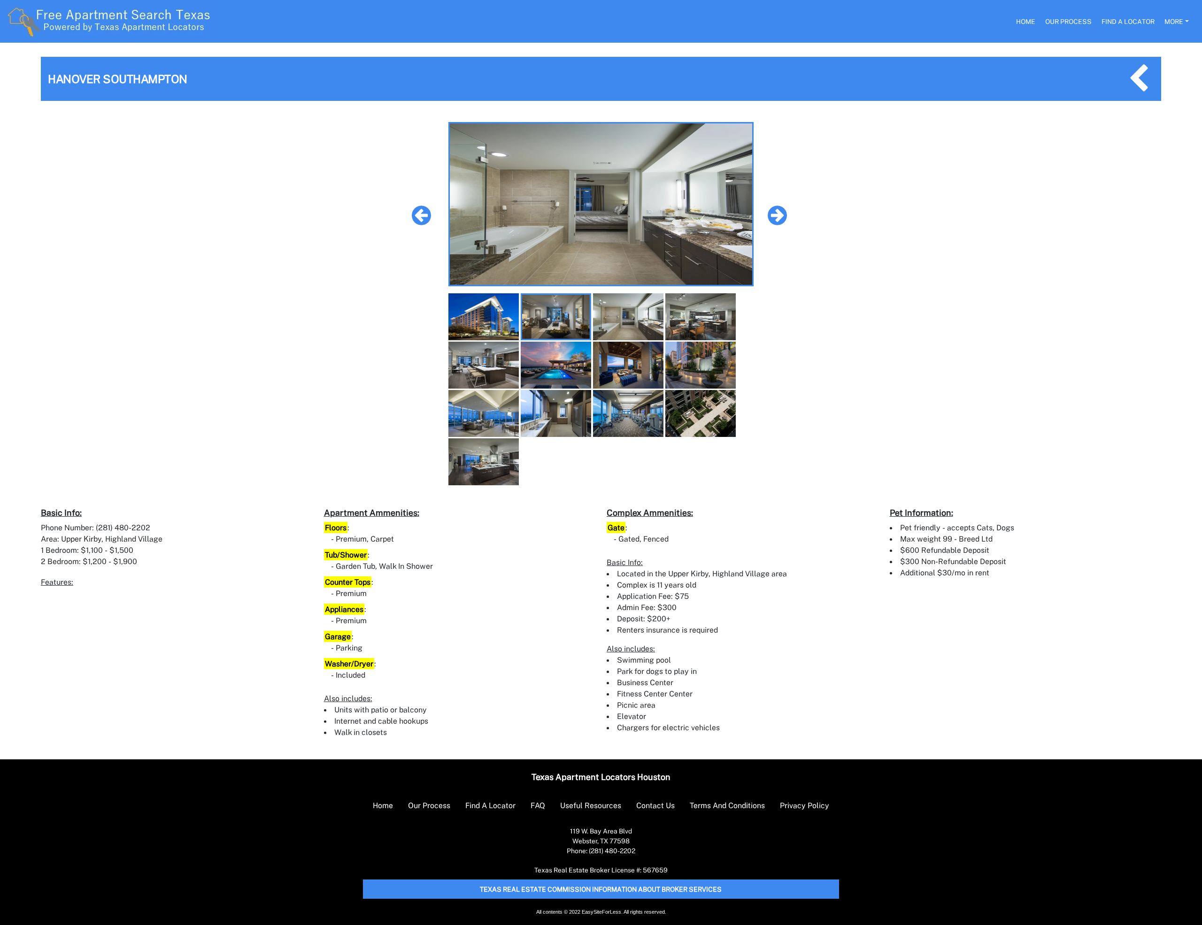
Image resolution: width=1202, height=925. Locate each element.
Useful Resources (590, 805)
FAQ (538, 805)
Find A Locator (1128, 21)
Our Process (1068, 21)
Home (1025, 21)
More (1173, 21)
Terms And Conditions (727, 805)
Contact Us (655, 805)
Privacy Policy (804, 805)
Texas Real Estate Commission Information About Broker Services (601, 889)
